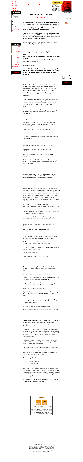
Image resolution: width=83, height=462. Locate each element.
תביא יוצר (14, 9)
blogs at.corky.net (17, 55)
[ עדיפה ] (29, 2)
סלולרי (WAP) (17, 57)
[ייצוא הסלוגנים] (66, 23)
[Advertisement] (16, 37)
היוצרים (14, 3)
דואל (19, 59)
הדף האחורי (69, 23)
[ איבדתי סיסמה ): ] (15, 30)
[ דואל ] (46, 2)
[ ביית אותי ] (25, 2)
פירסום (19, 68)
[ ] (30, 4)
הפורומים (14, 5)
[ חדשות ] (33, 3)
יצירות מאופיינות (16, 66)
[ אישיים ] (37, 3)
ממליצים (18, 63)
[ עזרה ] (32, 2)
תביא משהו (15, 10)
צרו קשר (14, 1)
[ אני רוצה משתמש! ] (15, 29)
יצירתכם (14, 7)
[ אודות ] (39, 2)
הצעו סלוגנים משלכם (67, 21)
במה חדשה (35, 451)
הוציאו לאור (17, 64)
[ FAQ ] (36, 2)
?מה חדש (66, 83)
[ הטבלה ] (42, 2)
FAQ (19, 61)
